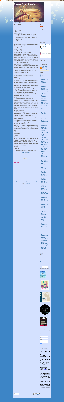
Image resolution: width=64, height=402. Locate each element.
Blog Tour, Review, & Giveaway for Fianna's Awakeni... (44, 204)
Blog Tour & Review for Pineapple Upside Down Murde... (44, 131)
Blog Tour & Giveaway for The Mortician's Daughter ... (44, 197)
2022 (41, 74)
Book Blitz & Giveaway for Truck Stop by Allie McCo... (44, 142)
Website (23, 152)
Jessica (43, 67)
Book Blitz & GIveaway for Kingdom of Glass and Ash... (44, 138)
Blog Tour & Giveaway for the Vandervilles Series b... (44, 224)
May (41, 255)
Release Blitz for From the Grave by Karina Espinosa (44, 184)
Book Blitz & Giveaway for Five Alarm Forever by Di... (44, 128)
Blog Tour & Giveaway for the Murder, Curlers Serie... (44, 100)
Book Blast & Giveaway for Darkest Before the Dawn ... (44, 202)
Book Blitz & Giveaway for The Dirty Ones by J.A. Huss (44, 248)
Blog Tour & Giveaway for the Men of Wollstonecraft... (44, 174)
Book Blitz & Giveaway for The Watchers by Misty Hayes (44, 148)
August (42, 252)
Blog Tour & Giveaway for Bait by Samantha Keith (44, 245)
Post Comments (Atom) (27, 183)
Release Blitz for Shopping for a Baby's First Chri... (44, 171)
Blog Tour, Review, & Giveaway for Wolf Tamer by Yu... (44, 120)
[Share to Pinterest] (26, 158)
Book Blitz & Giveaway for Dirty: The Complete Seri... (44, 170)
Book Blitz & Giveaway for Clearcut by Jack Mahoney (44, 238)
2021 (41, 75)
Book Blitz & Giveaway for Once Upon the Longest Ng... (44, 124)
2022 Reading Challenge (44, 66)
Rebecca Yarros (43, 51)
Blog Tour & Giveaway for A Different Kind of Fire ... (44, 125)
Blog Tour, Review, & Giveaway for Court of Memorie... (44, 79)
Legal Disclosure (19, 22)
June (41, 254)
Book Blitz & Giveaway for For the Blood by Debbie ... (44, 88)
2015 (41, 261)
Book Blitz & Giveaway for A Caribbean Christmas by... (44, 113)
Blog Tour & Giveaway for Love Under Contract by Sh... (44, 84)
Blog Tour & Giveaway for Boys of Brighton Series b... (44, 92)
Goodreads (25, 152)
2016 (41, 260)
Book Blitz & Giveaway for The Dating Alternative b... (44, 102)
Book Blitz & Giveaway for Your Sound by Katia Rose (44, 229)
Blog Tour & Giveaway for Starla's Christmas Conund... (44, 235)
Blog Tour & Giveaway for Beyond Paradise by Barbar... (44, 193)
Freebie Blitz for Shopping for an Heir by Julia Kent (44, 151)
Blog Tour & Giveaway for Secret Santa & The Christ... (44, 206)
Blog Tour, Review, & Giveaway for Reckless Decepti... (44, 179)
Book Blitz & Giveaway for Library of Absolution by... (44, 130)
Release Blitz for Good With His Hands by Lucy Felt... (44, 118)
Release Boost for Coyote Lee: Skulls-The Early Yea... (44, 141)
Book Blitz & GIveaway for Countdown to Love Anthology (44, 91)
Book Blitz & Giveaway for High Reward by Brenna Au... (44, 237)
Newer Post (16, 181)
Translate (38, 394)
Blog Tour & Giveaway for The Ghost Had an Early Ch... (44, 182)
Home (15, 22)
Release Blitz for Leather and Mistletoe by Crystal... (44, 209)
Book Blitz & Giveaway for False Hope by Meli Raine (44, 161)
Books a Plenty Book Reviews (27, 4)
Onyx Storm (43, 50)
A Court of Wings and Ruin (44, 53)
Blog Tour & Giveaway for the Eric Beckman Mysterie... (44, 89)
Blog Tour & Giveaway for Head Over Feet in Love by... (44, 207)
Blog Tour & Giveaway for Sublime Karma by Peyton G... (44, 160)
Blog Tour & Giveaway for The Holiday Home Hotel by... (44, 159)
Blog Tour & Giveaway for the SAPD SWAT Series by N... (44, 175)
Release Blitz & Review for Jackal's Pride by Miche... (44, 82)
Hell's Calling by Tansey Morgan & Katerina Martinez (44, 220)
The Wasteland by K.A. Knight (44, 156)
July (41, 253)
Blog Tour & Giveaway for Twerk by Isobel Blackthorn (44, 181)
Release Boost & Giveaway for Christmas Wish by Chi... (44, 203)
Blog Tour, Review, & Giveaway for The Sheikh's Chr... (44, 172)
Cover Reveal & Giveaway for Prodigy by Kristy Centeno (44, 144)
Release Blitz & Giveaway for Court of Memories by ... (44, 105)
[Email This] (23, 158)
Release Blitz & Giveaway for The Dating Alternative (44, 99)
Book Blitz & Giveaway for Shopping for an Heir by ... (44, 168)
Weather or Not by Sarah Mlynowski (43, 163)
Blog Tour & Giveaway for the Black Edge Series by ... (44, 247)
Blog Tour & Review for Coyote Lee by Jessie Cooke (44, 199)
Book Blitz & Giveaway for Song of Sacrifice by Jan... (44, 185)
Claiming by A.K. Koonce (43, 239)
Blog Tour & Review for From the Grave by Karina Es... (44, 121)
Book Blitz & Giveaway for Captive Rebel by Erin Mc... (44, 178)
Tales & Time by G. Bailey (43, 216)
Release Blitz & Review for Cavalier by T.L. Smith (43, 96)
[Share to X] (25, 158)
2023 (41, 73)
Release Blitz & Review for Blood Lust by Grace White (44, 192)
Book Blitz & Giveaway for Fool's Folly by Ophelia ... (44, 112)
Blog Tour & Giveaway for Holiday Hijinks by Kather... (44, 234)
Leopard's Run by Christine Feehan (44, 164)
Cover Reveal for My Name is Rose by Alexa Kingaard (44, 153)
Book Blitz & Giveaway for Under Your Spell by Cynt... (44, 134)
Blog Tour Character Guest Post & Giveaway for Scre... (44, 137)
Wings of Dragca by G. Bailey (44, 214)
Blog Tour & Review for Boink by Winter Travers (44, 244)
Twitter (30, 152)
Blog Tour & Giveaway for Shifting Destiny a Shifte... (44, 167)
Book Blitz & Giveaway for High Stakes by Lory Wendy (44, 127)
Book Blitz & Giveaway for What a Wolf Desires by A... (44, 177)
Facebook (28, 152)
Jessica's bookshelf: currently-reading (45, 44)
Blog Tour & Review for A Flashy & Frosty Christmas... (44, 233)
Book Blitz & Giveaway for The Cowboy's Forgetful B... (44, 93)
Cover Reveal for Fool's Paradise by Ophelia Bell (44, 145)
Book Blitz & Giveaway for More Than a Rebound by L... (44, 123)
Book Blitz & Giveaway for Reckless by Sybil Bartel (44, 226)
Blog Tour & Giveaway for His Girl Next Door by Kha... (44, 146)
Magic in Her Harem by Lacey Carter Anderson (44, 242)
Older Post (37, 181)
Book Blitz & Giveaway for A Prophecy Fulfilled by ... (44, 217)
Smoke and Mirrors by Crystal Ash (44, 189)
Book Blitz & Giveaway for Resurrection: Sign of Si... (44, 211)
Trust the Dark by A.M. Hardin (44, 243)
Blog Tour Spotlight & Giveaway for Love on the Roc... (44, 157)
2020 (41, 76)
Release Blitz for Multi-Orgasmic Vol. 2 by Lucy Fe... (44, 227)
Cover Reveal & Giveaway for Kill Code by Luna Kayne (44, 186)
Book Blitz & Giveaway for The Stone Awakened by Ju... (44, 149)
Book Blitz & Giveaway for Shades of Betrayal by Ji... (44, 132)
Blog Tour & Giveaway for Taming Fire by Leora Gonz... (44, 98)
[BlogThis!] (24, 158)
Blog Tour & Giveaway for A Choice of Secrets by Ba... (44, 200)
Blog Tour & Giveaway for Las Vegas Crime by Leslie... (44, 86)
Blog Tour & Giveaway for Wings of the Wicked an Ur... (44, 81)
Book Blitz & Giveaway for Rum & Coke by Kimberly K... (44, 196)
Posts (14, 393)
